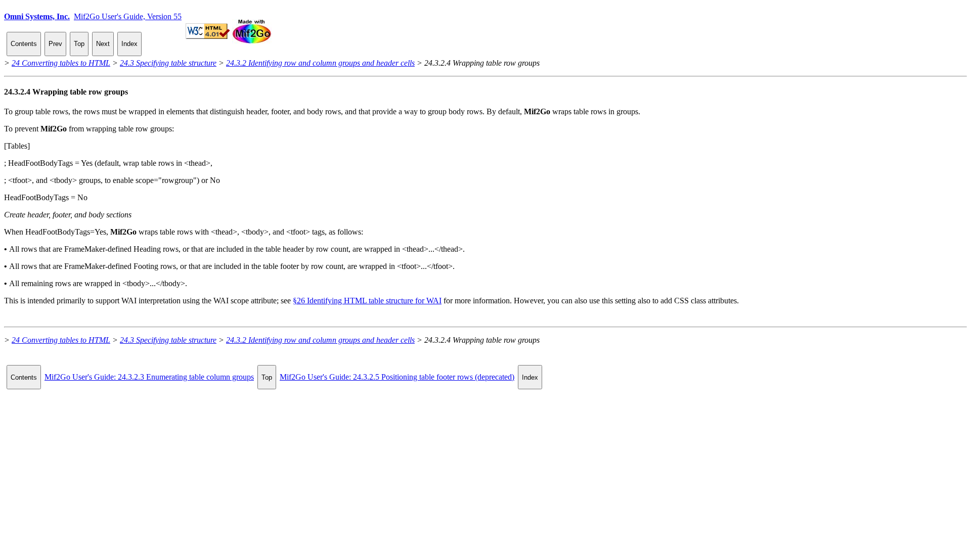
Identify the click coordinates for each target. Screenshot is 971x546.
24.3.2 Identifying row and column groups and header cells (320, 63)
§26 (367, 300)
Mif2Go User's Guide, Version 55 (128, 16)
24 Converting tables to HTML (61, 63)
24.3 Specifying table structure (168, 63)
